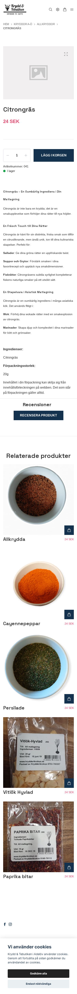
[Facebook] (4, 924)
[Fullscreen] (66, 54)
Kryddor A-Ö (23, 24)
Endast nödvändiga (38, 983)
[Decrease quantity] (7, 155)
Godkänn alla (38, 973)
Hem (6, 24)
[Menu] (71, 9)
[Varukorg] (64, 9)
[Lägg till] (69, 530)
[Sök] (50, 9)
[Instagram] (10, 924)
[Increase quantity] (26, 155)
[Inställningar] (57, 9)
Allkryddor (46, 24)
